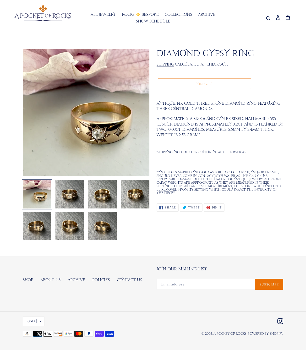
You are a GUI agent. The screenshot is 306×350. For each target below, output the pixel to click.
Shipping (165, 64)
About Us (50, 280)
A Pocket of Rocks (229, 334)
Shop (28, 280)
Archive (76, 280)
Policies (101, 280)
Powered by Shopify (265, 334)
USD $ (32, 321)
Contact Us (129, 280)
